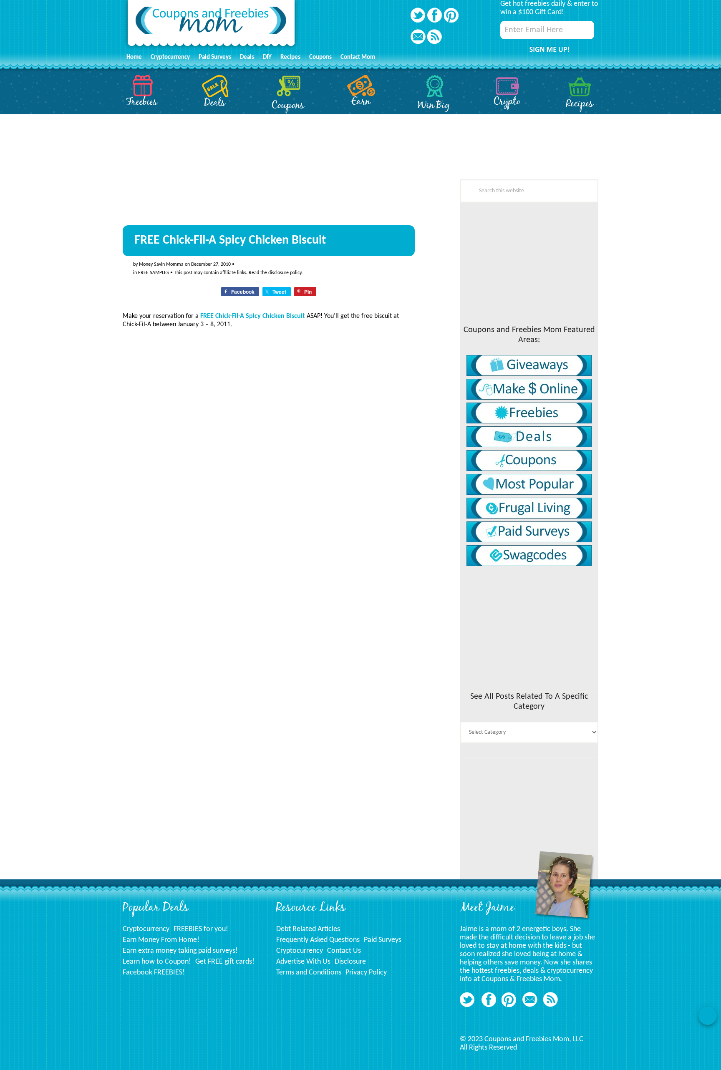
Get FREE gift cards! (225, 962)
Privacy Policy (366, 973)
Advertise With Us (303, 962)
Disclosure (350, 962)
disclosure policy (284, 272)
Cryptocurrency (146, 929)
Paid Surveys (382, 940)
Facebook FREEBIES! (154, 973)
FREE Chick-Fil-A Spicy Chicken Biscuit (252, 316)
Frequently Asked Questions (318, 940)
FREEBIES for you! (201, 929)
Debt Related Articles (308, 929)
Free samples (153, 272)
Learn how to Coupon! (157, 962)
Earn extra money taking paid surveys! (180, 951)
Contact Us (344, 951)
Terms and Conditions (308, 973)
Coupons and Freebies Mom (211, 25)
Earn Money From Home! (161, 940)
